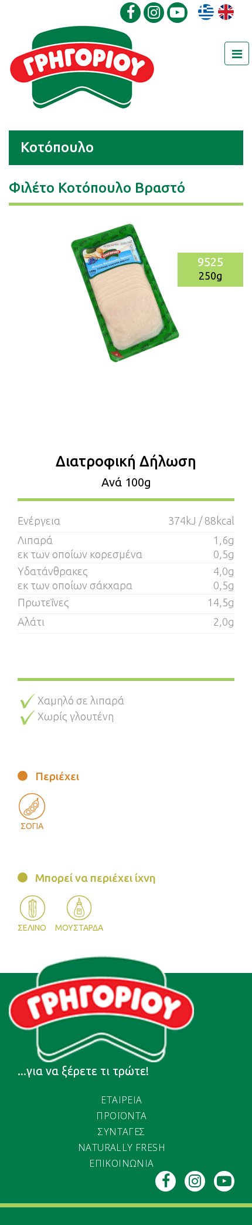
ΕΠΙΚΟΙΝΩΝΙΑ (121, 1163)
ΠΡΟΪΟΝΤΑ (121, 1115)
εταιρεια (121, 1099)
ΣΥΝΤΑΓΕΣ (121, 1131)
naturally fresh (121, 1147)
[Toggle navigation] (236, 53)
